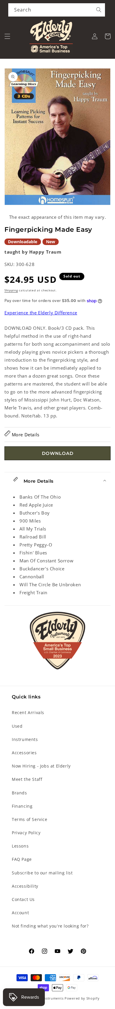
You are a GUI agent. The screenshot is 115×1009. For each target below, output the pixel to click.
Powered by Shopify (82, 998)
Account (20, 912)
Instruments (25, 739)
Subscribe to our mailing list (42, 873)
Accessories (24, 752)
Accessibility (25, 886)
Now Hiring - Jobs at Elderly (41, 766)
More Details (25, 434)
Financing (22, 806)
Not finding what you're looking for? (50, 926)
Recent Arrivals (28, 712)
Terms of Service (29, 819)
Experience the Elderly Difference (40, 313)
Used (17, 726)
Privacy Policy (26, 832)
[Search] (98, 9)
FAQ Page (22, 859)
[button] (7, 36)
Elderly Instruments (46, 998)
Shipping (11, 290)
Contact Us (23, 899)
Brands (19, 793)
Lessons (20, 846)
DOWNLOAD (57, 453)
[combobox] (56, 10)
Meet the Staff (27, 779)
